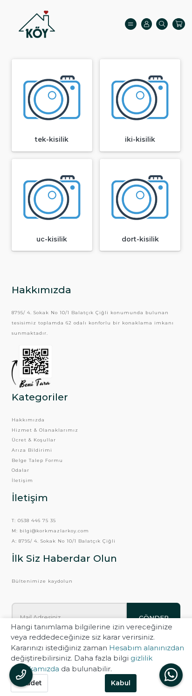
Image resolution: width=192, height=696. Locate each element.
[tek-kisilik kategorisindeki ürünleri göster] (52, 99)
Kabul (120, 683)
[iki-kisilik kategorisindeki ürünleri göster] (140, 99)
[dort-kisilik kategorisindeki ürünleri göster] (140, 199)
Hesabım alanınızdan (146, 647)
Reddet (29, 683)
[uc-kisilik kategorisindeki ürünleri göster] (52, 199)
